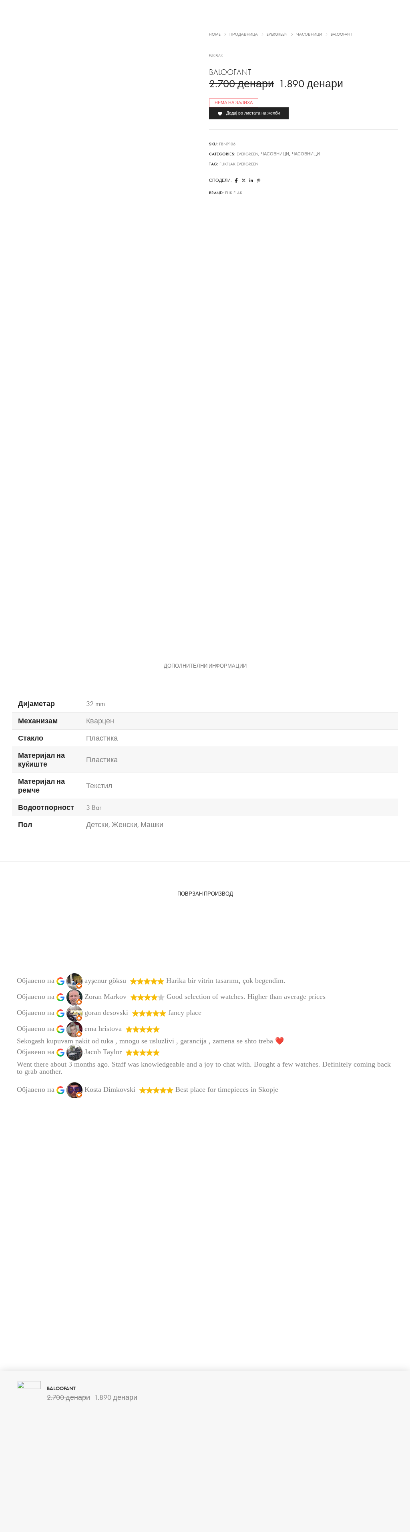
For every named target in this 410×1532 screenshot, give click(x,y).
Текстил (99, 785)
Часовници (275, 154)
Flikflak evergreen (238, 164)
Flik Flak (233, 192)
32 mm (95, 703)
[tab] (205, 666)
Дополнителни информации (205, 666)
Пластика (102, 738)
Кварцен (100, 721)
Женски (124, 824)
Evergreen (247, 154)
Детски (97, 824)
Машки (152, 824)
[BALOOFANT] (236, 180)
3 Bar (93, 807)
